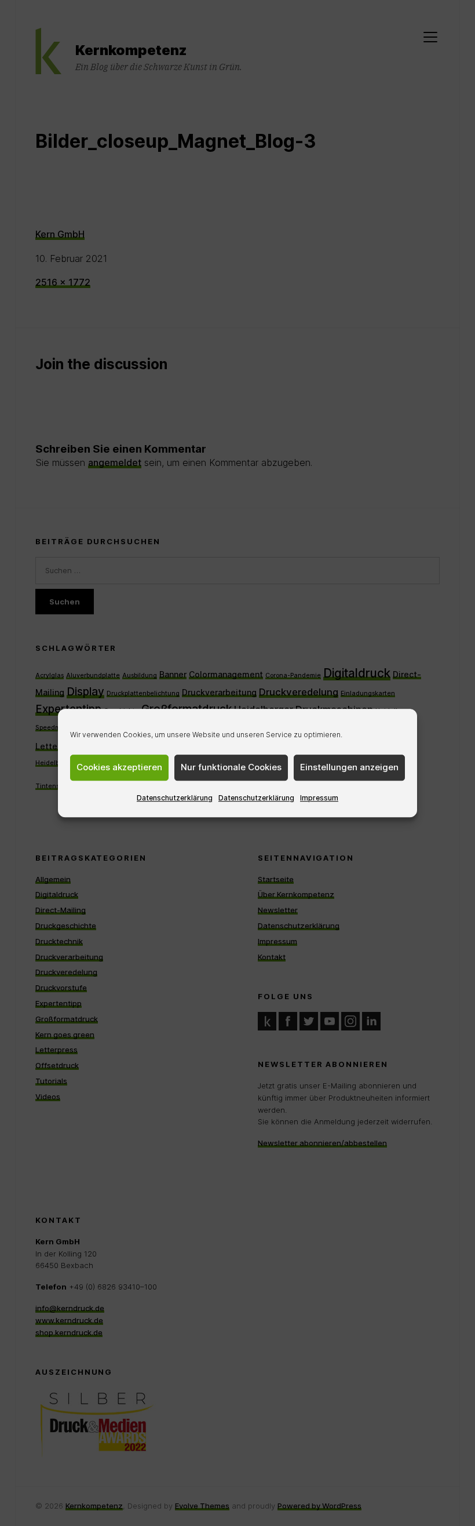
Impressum (319, 797)
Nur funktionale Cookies (231, 767)
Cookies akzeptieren (119, 767)
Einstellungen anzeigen (349, 767)
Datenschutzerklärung (175, 797)
